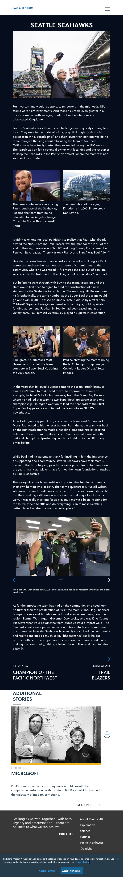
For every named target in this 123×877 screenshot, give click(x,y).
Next (86, 580)
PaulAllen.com (23, 8)
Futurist (85, 837)
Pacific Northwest (91, 843)
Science (85, 831)
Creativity (86, 849)
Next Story (101, 672)
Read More (85, 805)
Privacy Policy (82, 862)
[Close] (117, 859)
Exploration (87, 825)
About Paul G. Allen (93, 819)
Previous (37, 580)
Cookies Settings (47, 870)
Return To (35, 672)
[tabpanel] (63, 546)
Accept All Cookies (71, 870)
